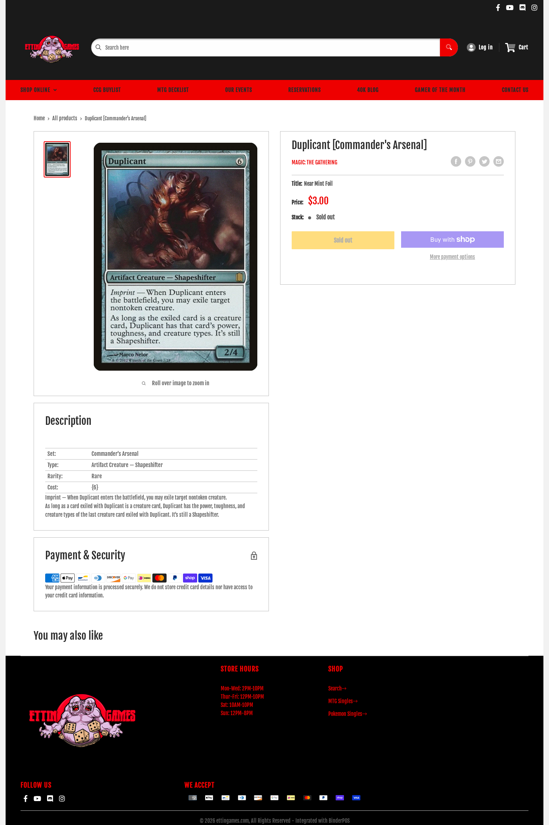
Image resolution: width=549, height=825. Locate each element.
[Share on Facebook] (456, 161)
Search (335, 688)
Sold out (343, 240)
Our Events (238, 90)
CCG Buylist (107, 90)
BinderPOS (339, 821)
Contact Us (515, 90)
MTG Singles (340, 701)
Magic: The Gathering (314, 162)
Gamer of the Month (440, 90)
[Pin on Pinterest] (470, 161)
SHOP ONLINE (37, 90)
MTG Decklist (173, 90)
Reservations (304, 90)
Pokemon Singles (345, 714)
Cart (523, 47)
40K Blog (368, 90)
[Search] (449, 47)
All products (64, 118)
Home (39, 118)
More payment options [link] (452, 257)
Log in (486, 47)
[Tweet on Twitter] (484, 161)
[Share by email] (498, 161)
